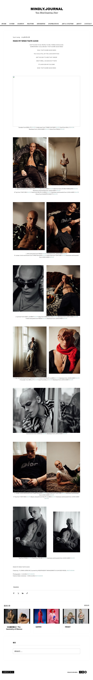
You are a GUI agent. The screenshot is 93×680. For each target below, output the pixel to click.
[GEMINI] (46, 616)
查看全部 (86, 605)
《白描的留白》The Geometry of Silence (14, 628)
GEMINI (38, 627)
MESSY (68, 627)
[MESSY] (76, 616)
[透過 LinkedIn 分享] (23, 593)
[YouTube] (85, 672)
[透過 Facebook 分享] (14, 593)
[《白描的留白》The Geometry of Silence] (17, 616)
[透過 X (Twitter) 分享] (18, 593)
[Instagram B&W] (83, 672)
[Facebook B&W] (80, 672)
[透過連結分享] (27, 593)
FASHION (16, 587)
